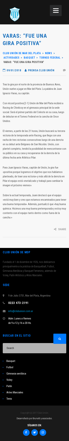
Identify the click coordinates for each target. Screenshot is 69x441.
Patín (9, 386)
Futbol (9, 367)
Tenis (9, 398)
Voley (9, 380)
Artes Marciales (14, 392)
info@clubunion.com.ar (20, 311)
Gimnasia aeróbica (16, 373)
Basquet (10, 361)
